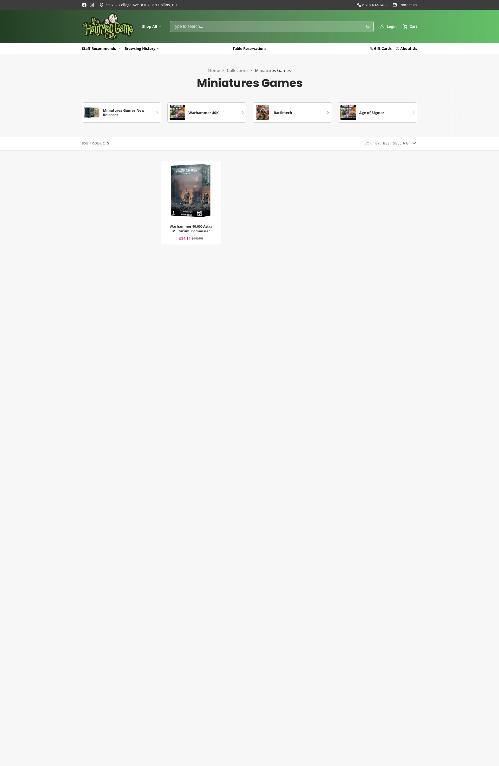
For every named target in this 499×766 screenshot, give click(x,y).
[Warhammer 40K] (207, 112)
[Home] (108, 26)
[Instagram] (92, 5)
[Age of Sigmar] (377, 112)
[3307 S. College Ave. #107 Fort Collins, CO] (138, 5)
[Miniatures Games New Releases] (121, 112)
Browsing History (139, 48)
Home (214, 70)
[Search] (368, 26)
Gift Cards (383, 48)
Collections (237, 70)
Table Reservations (249, 48)
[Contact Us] (405, 5)
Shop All (149, 26)
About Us (408, 48)
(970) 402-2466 (375, 4)
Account (388, 26)
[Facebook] (84, 5)
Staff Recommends (99, 48)
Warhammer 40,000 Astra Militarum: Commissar (191, 202)
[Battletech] (292, 112)
